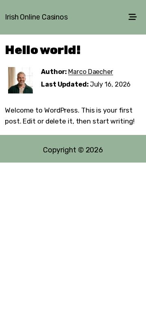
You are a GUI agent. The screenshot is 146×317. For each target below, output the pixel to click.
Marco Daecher (90, 72)
